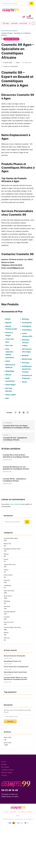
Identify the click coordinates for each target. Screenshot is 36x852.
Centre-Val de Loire (9, 564)
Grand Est (7, 580)
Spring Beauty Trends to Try (12, 661)
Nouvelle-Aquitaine (12, 30)
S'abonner (10, 721)
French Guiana (8, 575)
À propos (4, 775)
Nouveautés (14, 23)
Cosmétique (21, 812)
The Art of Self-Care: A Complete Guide (16, 666)
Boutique (4, 764)
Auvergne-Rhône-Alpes (11, 538)
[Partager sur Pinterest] (23, 412)
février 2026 (7, 737)
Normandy (7, 606)
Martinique (7, 601)
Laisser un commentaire (10, 66)
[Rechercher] (31, 3)
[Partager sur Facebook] (15, 412)
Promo (18, 815)
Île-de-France (8, 596)
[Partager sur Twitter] (19, 412)
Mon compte (5, 767)
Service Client (23, 23)
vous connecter (15, 504)
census (6, 559)
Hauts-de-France (9, 590)
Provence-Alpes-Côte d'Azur (12, 627)
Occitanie (7, 617)
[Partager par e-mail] (27, 412)
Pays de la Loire (8, 622)
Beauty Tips (7, 543)
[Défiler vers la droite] (33, 23)
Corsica (6, 569)
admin (18, 62)
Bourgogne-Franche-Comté (12, 549)
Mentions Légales (6, 772)
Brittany (6, 554)
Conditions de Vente (7, 770)
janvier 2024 (7, 742)
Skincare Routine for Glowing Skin (14, 656)
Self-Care (7, 638)
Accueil (31, 23)
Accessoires (13, 812)
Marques (29, 812)
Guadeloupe (7, 585)
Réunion (6, 632)
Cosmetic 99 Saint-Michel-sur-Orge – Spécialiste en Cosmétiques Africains (16, 678)
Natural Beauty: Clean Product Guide (15, 672)
